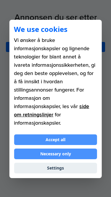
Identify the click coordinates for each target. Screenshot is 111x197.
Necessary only (55, 154)
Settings (55, 168)
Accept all (55, 139)
